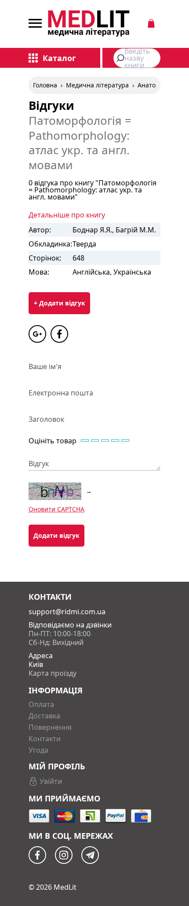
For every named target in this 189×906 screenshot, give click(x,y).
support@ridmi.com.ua (67, 611)
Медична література (97, 85)
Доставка (44, 715)
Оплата (41, 704)
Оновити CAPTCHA (56, 509)
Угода (38, 750)
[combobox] (136, 58)
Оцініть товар (52, 440)
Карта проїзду (52, 673)
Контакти (45, 738)
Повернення (50, 727)
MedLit (65, 887)
